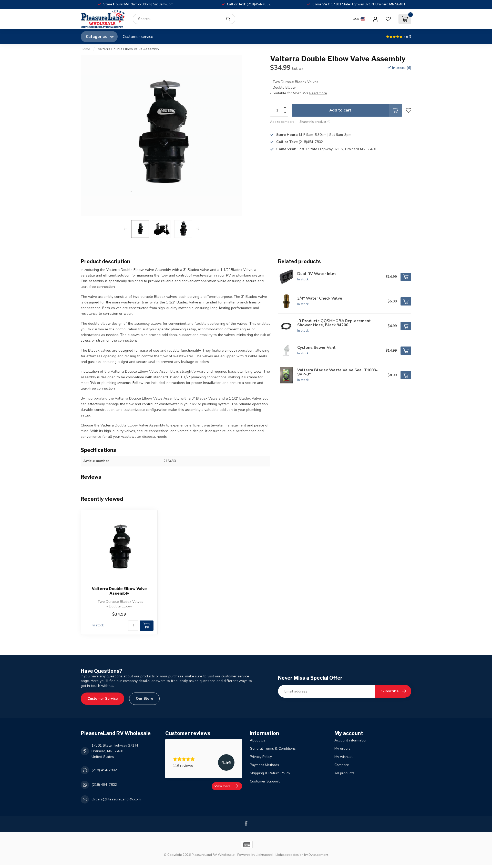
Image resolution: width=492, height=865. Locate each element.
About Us (257, 740)
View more (222, 786)
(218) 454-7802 (104, 770)
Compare (341, 764)
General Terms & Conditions (273, 748)
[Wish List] (388, 19)
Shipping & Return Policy (270, 773)
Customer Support (265, 781)
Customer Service (102, 698)
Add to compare (282, 121)
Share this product (313, 121)
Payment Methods (264, 764)
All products (344, 773)
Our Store (144, 698)
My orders (342, 748)
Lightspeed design (289, 854)
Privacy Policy (261, 756)
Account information (350, 740)
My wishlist (343, 756)
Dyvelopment (318, 854)
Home (85, 49)
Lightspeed (264, 854)
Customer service (138, 36)
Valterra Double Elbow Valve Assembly (128, 49)
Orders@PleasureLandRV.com (116, 799)
